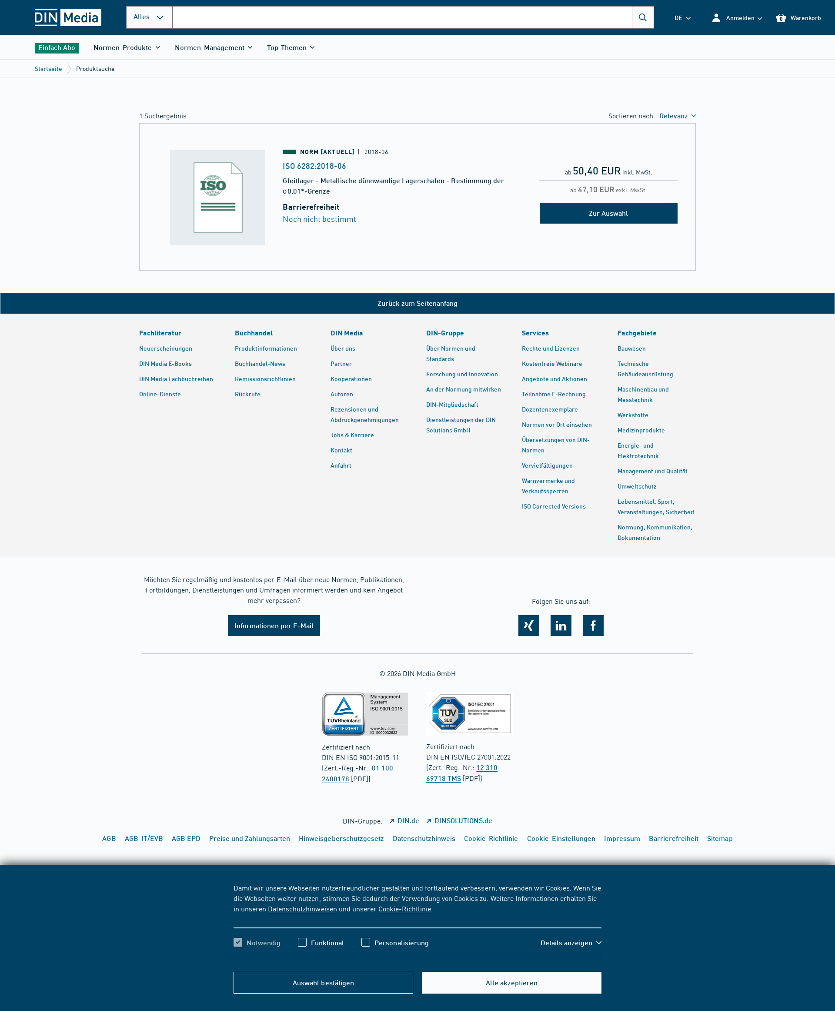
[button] (736, 18)
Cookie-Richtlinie (404, 908)
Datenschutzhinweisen (302, 908)
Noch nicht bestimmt (319, 218)
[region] (417, 922)
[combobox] (413, 17)
